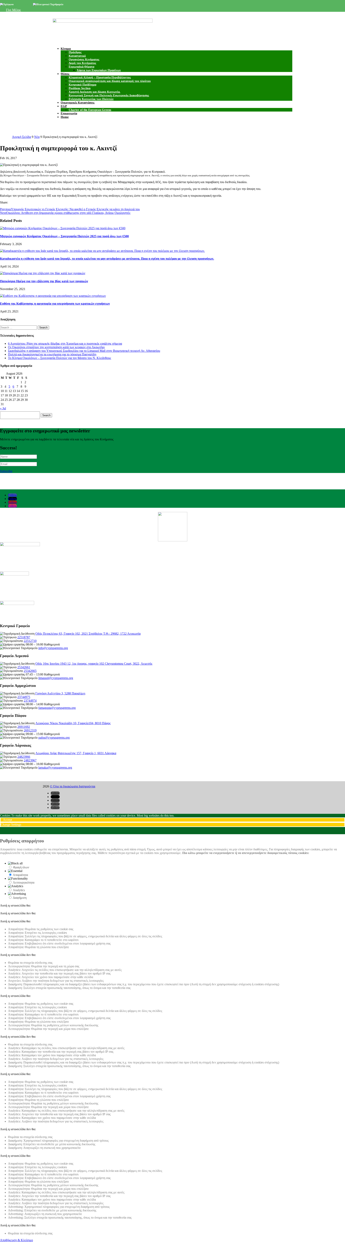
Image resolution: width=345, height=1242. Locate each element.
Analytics (19, 890)
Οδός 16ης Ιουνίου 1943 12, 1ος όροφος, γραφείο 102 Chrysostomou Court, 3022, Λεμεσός (93, 663)
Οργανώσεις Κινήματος (84, 59)
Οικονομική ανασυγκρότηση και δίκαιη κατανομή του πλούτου (110, 81)
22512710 (30, 640)
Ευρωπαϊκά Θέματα (81, 66)
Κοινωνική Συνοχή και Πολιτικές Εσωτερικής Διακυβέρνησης (109, 95)
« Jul (3, 408)
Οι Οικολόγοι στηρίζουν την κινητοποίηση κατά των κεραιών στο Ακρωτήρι (56, 347)
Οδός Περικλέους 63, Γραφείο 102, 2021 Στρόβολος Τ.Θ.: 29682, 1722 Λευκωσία (88, 633)
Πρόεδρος (75, 52)
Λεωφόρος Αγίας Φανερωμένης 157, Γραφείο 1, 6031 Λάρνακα (75, 753)
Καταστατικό (77, 55)
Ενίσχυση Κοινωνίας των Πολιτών (91, 99)
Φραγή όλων (21, 867)
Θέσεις (65, 73)
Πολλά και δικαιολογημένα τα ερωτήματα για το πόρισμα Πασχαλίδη (52, 354)
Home (65, 117)
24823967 (30, 760)
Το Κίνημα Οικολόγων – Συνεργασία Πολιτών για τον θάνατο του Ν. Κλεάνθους (59, 358)
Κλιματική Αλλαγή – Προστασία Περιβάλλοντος (100, 77)
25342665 (30, 670)
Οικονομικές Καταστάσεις (77, 102)
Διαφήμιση (20, 897)
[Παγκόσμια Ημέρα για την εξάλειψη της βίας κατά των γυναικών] (42, 273)
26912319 (30, 730)
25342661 (23, 667)
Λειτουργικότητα (23, 882)
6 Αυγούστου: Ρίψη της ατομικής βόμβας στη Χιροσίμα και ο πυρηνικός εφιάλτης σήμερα (65, 343)
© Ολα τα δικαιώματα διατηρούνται (72, 786)
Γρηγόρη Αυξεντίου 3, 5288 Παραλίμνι (60, 693)
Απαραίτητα (20, 875)
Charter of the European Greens (90, 109)
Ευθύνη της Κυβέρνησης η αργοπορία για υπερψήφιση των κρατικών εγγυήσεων (55, 303)
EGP (64, 106)
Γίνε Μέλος (13, 10)
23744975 (23, 697)
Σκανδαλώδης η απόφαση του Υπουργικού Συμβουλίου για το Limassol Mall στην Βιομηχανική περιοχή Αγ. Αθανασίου (84, 350)
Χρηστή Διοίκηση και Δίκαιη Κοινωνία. (94, 91)
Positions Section (79, 88)
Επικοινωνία (69, 113)
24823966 (23, 756)
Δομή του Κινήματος (82, 63)
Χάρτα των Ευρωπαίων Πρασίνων (99, 70)
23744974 (30, 700)
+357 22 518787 (22, 4)
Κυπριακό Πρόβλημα (82, 84)
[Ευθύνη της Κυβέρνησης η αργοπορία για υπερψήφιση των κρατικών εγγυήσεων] (53, 295)
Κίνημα (66, 48)
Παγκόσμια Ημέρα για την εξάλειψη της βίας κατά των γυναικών (44, 281)
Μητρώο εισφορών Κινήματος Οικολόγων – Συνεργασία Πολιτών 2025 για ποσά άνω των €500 (64, 236)
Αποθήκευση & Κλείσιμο (16, 1240)
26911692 (23, 726)
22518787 (23, 637)
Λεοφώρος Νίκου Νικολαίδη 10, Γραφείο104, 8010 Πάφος (73, 723)
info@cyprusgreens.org (76, 4)
